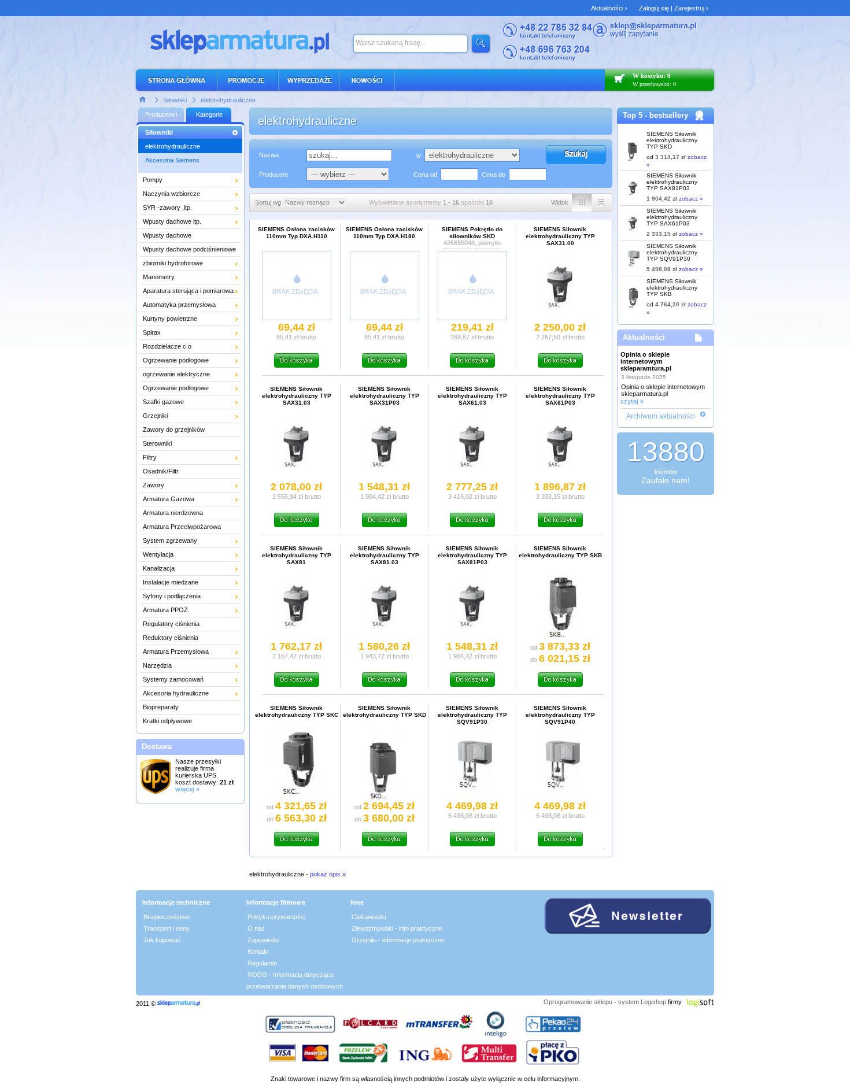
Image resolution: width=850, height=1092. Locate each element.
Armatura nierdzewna (173, 512)
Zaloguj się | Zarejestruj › (673, 8)
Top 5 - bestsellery (655, 115)
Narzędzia (157, 665)
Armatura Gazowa (168, 498)
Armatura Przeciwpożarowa (182, 526)
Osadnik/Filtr (161, 471)
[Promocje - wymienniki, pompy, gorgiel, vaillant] (248, 80)
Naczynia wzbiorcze (171, 193)
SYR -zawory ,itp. (167, 207)
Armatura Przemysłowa (176, 651)
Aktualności (644, 337)
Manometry (159, 276)
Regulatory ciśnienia (171, 623)
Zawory (153, 485)
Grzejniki (155, 415)
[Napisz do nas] (645, 35)
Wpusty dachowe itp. (172, 221)
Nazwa (269, 154)
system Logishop (642, 1001)
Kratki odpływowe (167, 720)
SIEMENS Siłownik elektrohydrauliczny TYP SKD (671, 140)
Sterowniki (157, 443)
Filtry (150, 457)
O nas (256, 928)
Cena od (425, 174)
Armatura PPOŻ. (166, 609)
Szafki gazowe (163, 401)
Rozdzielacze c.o (167, 346)
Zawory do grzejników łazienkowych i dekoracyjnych (185, 431)
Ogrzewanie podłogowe (176, 360)
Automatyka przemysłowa (179, 304)
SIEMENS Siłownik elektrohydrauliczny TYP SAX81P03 (671, 181)
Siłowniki (175, 100)
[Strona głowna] (142, 99)
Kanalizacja (159, 568)
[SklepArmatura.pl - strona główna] (180, 80)
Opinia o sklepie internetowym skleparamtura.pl (645, 361)
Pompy (152, 179)
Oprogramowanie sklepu (578, 1001)
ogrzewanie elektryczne (176, 374)
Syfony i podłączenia (172, 596)
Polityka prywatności (276, 916)
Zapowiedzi (263, 939)
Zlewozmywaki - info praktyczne (397, 928)
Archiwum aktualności (660, 416)
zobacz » (691, 198)
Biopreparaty (161, 707)
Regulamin (262, 963)
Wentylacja (158, 554)
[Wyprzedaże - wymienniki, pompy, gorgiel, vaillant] (309, 80)
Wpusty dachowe (167, 235)
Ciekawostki (369, 916)
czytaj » (632, 401)
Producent (273, 174)
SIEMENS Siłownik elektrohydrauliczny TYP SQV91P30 (671, 252)
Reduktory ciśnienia (170, 637)
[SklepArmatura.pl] (178, 1003)
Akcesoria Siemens (172, 160)
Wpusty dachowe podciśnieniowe (189, 249)
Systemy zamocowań (173, 679)
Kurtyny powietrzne (170, 318)
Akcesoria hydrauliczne (176, 693)
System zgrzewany (170, 540)
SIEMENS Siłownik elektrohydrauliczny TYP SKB (671, 287)
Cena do (493, 174)
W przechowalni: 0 (654, 84)
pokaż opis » (328, 874)
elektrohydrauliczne (228, 100)
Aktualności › (609, 8)
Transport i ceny (166, 928)
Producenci (161, 114)
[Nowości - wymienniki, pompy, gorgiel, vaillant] (367, 80)
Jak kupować (162, 939)
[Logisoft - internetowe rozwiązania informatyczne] (700, 1001)
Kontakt (258, 951)
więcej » (187, 789)
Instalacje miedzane (170, 582)
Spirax (152, 332)
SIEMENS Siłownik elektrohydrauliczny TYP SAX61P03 (671, 217)
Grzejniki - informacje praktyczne (398, 939)
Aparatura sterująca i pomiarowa (188, 290)
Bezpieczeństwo (166, 916)
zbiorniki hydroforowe (173, 263)
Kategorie (209, 114)
